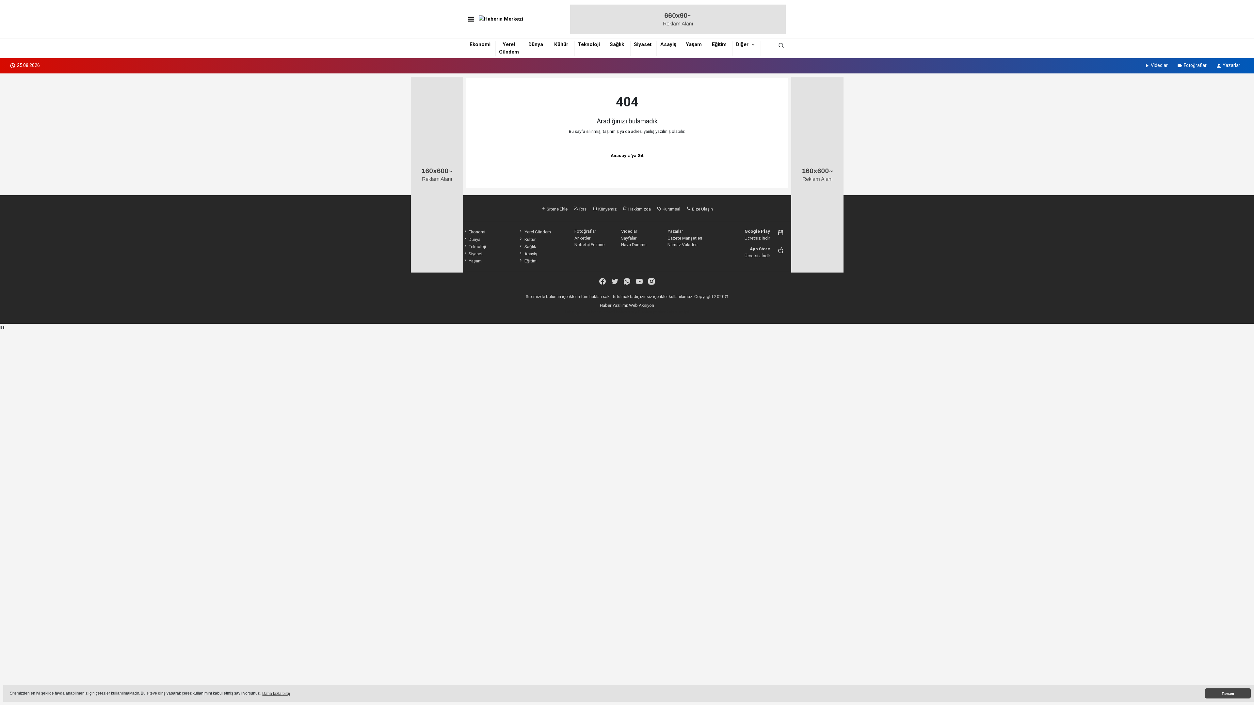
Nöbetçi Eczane (589, 244)
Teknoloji (589, 44)
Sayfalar (628, 238)
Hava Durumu (634, 244)
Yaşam (694, 44)
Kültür (561, 44)
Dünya (535, 44)
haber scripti (628, 311)
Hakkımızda (639, 209)
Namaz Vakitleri (682, 244)
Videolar (1159, 65)
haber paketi (603, 311)
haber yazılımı (577, 311)
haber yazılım (653, 311)
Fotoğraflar (1195, 65)
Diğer (742, 44)
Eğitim (719, 44)
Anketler (582, 238)
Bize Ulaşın (702, 209)
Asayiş (668, 44)
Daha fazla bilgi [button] (276, 693)
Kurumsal (671, 209)
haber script (678, 311)
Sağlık (617, 44)
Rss (582, 209)
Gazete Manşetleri (684, 238)
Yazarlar (1231, 65)
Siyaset (642, 44)
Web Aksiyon (641, 305)
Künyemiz (607, 209)
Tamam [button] (1228, 694)
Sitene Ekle (557, 209)
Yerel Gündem (537, 231)
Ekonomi (480, 44)
